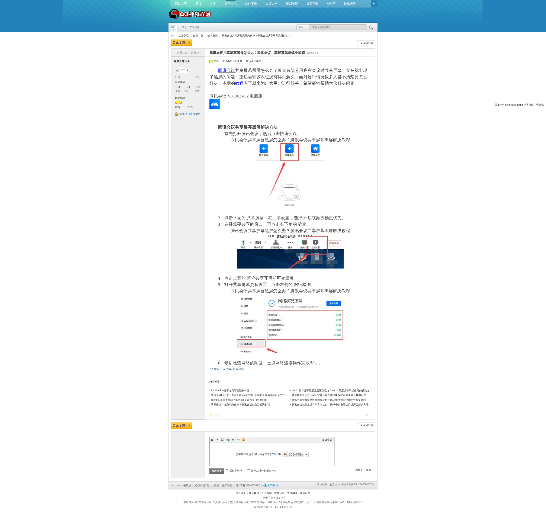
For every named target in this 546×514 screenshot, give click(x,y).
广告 (536, 104)
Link (228, 440)
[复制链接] (312, 53)
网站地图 (322, 484)
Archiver (176, 485)
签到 (213, 3)
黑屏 (241, 368)
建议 (541, 104)
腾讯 (216, 368)
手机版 (187, 485)
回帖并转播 (235, 470)
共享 (229, 368)
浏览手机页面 (201, 485)
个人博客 (266, 493)
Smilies (244, 440)
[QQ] (270, 484)
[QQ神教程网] (189, 19)
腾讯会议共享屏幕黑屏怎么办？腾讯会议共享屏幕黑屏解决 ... (256, 35)
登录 (184, 27)
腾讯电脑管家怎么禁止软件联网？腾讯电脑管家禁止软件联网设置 (329, 395)
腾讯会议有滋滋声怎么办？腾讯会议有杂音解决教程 (240, 404)
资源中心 (198, 35)
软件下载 (251, 3)
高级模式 (327, 439)
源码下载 (312, 3)
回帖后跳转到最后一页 (264, 470)
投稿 (531, 104)
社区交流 (231, 3)
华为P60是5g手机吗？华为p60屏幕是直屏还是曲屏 (239, 399)
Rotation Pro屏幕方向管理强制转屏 (230, 390)
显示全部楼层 (253, 61)
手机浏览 (292, 493)
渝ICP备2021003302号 (248, 485)
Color (217, 440)
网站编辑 (180, 97)
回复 (217, 415)
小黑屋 (215, 485)
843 (178, 87)
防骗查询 (350, 3)
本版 (300, 27)
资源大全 (271, 3)
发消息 (196, 113)
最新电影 (292, 3)
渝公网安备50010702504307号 (357, 484)
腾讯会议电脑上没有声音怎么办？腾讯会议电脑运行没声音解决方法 (330, 404)
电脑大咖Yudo (182, 61)
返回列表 (368, 43)
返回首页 (305, 493)
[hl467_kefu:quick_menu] (509, 104)
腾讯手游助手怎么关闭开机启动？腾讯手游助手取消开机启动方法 (248, 395)
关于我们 (241, 493)
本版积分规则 (363, 470)
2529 (197, 87)
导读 (199, 3)
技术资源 (212, 35)
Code (238, 440)
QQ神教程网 (172, 36)
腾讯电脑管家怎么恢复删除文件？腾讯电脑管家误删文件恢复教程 (329, 399)
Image (222, 440)
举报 (367, 415)
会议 (222, 368)
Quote (233, 440)
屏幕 (235, 368)
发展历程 (279, 493)
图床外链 (227, 485)
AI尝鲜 (331, 3)
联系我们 (254, 493)
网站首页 (181, 3)
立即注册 (194, 27)
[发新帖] (181, 42)
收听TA (183, 113)
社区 (526, 104)
